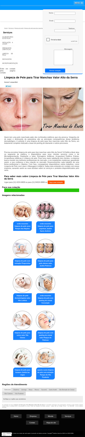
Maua (30, 390)
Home (16, 416)
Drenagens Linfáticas (6, 48)
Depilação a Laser (7, 43)
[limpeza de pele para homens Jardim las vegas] (22, 356)
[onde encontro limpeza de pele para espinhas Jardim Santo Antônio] (45, 210)
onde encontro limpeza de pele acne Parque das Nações (22, 226)
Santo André (53, 390)
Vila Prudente (19, 393)
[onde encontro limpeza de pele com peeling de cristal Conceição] (45, 282)
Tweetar (8, 86)
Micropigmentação (8, 63)
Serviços (7, 32)
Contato (32, 423)
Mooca (37, 390)
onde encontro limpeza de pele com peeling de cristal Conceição (45, 299)
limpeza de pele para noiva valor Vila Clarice (22, 335)
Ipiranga (23, 390)
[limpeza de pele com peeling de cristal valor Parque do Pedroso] (45, 319)
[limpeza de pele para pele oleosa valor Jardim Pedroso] (45, 247)
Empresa (33, 416)
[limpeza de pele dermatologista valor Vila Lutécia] (22, 282)
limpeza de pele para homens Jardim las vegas (22, 372)
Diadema (16, 390)
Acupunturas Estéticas (7, 37)
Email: (51, 21)
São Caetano (8, 393)
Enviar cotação (55, 70)
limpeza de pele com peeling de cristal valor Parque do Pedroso (45, 336)
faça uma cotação (56, 182)
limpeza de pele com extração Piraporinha (22, 262)
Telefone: (72, 28)
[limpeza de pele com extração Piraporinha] (22, 247)
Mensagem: (62, 56)
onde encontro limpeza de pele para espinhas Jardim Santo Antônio (45, 227)
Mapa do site (51, 423)
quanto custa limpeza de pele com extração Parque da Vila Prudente (45, 373)
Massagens (7, 59)
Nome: (51, 13)
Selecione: (7, 390)
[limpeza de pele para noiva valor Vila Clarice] (22, 319)
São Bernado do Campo (66, 390)
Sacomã (44, 390)
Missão (50, 416)
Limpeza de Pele (7, 54)
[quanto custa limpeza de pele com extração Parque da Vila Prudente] (45, 356)
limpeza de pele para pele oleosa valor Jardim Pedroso (45, 263)
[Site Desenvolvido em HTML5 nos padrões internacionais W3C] (7, 435)
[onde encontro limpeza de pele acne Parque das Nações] (22, 210)
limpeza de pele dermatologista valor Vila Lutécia (22, 298)
